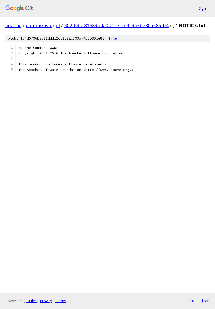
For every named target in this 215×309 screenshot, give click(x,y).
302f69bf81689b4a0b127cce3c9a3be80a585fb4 (116, 25)
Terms (60, 300)
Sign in (204, 8)
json (205, 300)
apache (13, 25)
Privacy (46, 300)
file (113, 38)
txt (193, 300)
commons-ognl (43, 25)
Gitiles (31, 300)
